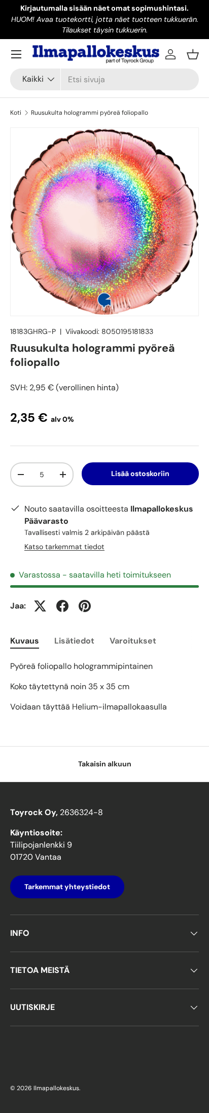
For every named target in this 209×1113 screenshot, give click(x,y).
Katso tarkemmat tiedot (64, 546)
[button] (193, 54)
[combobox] (104, 79)
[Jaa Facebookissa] (62, 606)
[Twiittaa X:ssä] (40, 606)
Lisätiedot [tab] (74, 640)
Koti (15, 113)
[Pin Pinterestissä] (85, 606)
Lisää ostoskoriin (140, 473)
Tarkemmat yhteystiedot (67, 886)
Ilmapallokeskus (56, 1088)
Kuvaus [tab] (24, 640)
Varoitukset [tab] (133, 640)
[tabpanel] (104, 686)
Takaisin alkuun (104, 763)
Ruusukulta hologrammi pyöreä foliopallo (89, 113)
